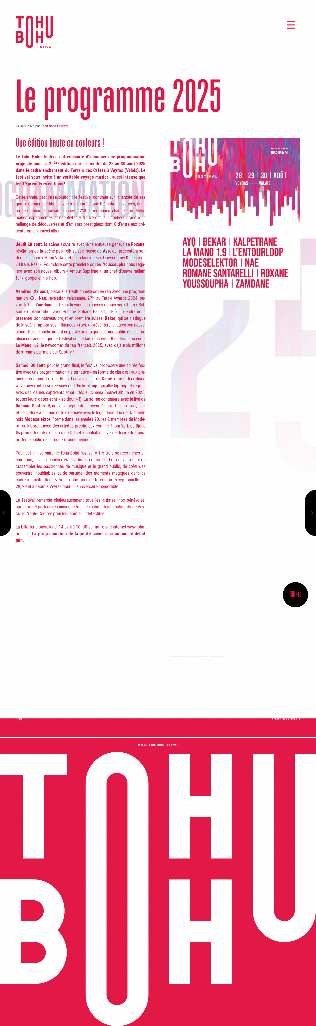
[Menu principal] (291, 25)
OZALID (295, 719)
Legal (20, 719)
